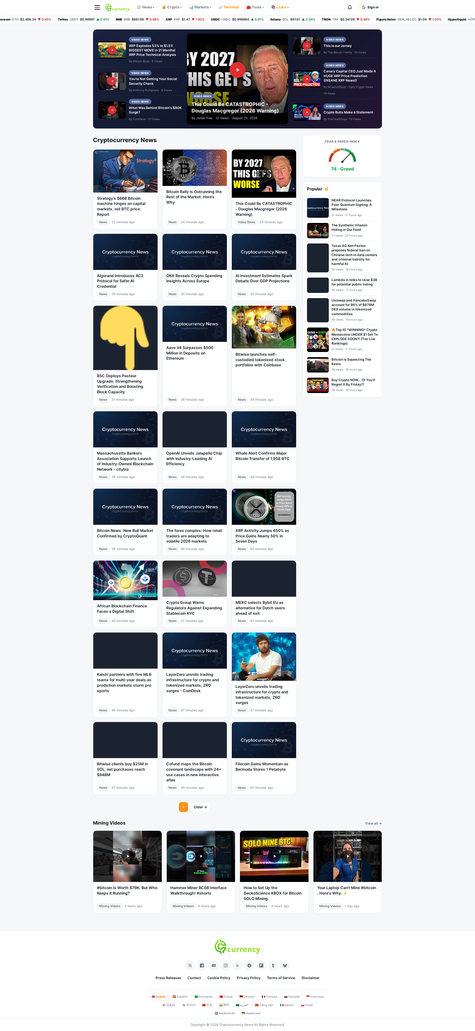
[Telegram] (249, 965)
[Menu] (97, 7)
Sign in (373, 7)
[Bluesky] (285, 965)
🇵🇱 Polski (307, 1005)
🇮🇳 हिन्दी (224, 1005)
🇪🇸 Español (180, 996)
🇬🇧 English (159, 996)
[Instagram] (225, 965)
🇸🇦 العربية (242, 1005)
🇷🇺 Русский (291, 996)
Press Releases (168, 978)
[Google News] (213, 965)
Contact (194, 978)
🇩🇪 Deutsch (247, 996)
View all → (373, 823)
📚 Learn (280, 7)
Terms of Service (281, 978)
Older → (200, 807)
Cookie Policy (218, 978)
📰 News (145, 7)
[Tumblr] (273, 965)
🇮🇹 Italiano (287, 1005)
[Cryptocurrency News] (117, 7)
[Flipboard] (261, 965)
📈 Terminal (228, 7)
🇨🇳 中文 (207, 1005)
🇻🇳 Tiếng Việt (264, 1005)
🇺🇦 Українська (251, 1013)
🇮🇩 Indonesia (315, 996)
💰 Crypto (172, 7)
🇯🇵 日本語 (168, 1005)
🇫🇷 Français (269, 996)
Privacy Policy (249, 978)
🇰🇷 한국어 (188, 1005)
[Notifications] (350, 7)
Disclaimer (311, 978)
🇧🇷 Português (203, 996)
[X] (190, 965)
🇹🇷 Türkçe (226, 996)
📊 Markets (200, 7)
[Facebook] (202, 965)
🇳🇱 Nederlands (225, 1013)
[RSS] (237, 965)
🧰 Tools (255, 7)
